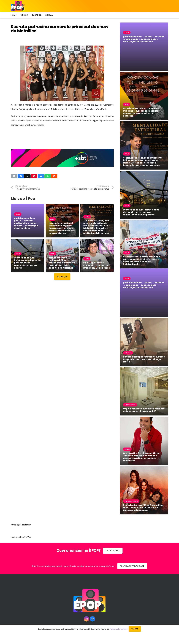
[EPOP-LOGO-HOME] (18, 6)
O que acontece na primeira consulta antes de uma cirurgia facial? (144, 410)
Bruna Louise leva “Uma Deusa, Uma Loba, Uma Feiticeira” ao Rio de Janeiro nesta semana (143, 508)
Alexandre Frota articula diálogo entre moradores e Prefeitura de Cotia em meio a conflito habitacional (62, 262)
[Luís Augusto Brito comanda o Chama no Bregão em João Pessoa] (97, 240)
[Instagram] (86, 618)
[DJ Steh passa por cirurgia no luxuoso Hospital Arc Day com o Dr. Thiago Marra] (144, 320)
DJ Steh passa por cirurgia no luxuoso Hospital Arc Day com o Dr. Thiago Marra (144, 359)
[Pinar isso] (34, 176)
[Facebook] (92, 618)
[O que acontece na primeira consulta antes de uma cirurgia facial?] (144, 369)
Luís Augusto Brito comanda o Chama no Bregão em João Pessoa (96, 265)
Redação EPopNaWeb (21, 537)
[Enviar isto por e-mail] (14, 176)
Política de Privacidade (118, 629)
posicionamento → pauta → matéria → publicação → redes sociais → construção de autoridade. (26, 223)
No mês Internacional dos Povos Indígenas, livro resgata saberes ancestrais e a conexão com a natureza (62, 228)
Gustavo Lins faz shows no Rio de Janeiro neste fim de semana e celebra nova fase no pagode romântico (141, 457)
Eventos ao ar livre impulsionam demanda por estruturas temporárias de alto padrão (27, 262)
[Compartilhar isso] (21, 176)
